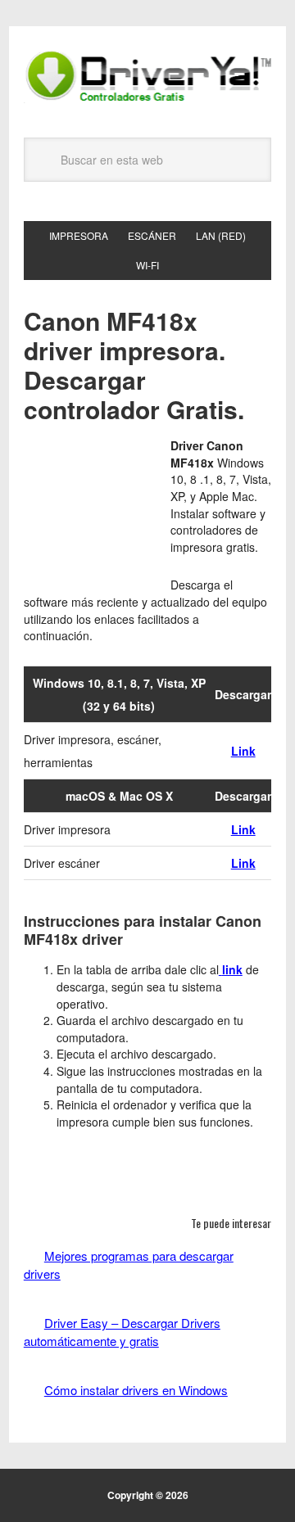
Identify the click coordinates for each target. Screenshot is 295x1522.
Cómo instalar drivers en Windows (136, 1389)
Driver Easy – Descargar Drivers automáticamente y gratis (122, 1331)
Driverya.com (147, 75)
